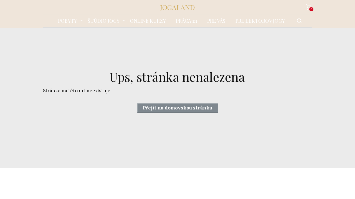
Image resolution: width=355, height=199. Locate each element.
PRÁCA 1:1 (186, 20)
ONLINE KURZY (148, 20)
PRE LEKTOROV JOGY (260, 20)
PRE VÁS (216, 20)
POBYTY (67, 20)
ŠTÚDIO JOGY (104, 20)
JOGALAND (177, 7)
